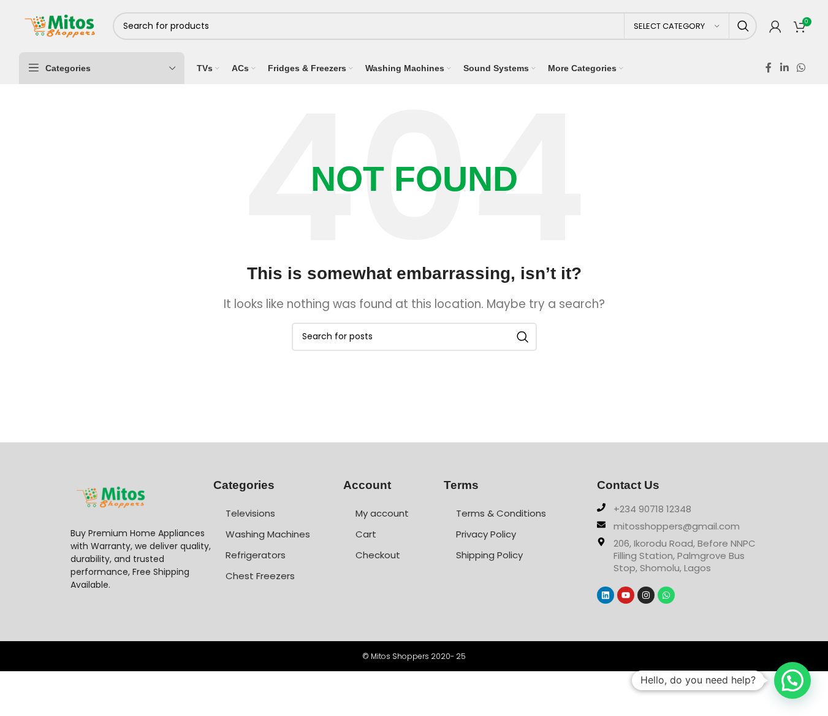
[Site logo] (60, 25)
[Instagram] (646, 595)
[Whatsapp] (666, 595)
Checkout (377, 555)
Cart (365, 534)
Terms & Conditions (501, 513)
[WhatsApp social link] (800, 67)
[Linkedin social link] (784, 67)
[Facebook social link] (768, 67)
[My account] (775, 26)
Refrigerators (256, 555)
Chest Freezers (260, 575)
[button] (792, 680)
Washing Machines (268, 534)
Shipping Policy (489, 555)
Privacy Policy (486, 534)
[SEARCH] (743, 26)
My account (382, 513)
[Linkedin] (605, 595)
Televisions (250, 513)
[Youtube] (625, 595)
